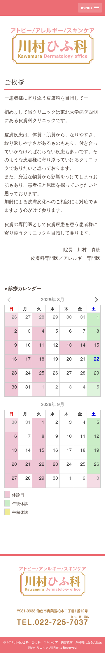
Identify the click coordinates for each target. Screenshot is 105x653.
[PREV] (9, 299)
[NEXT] (95, 299)
